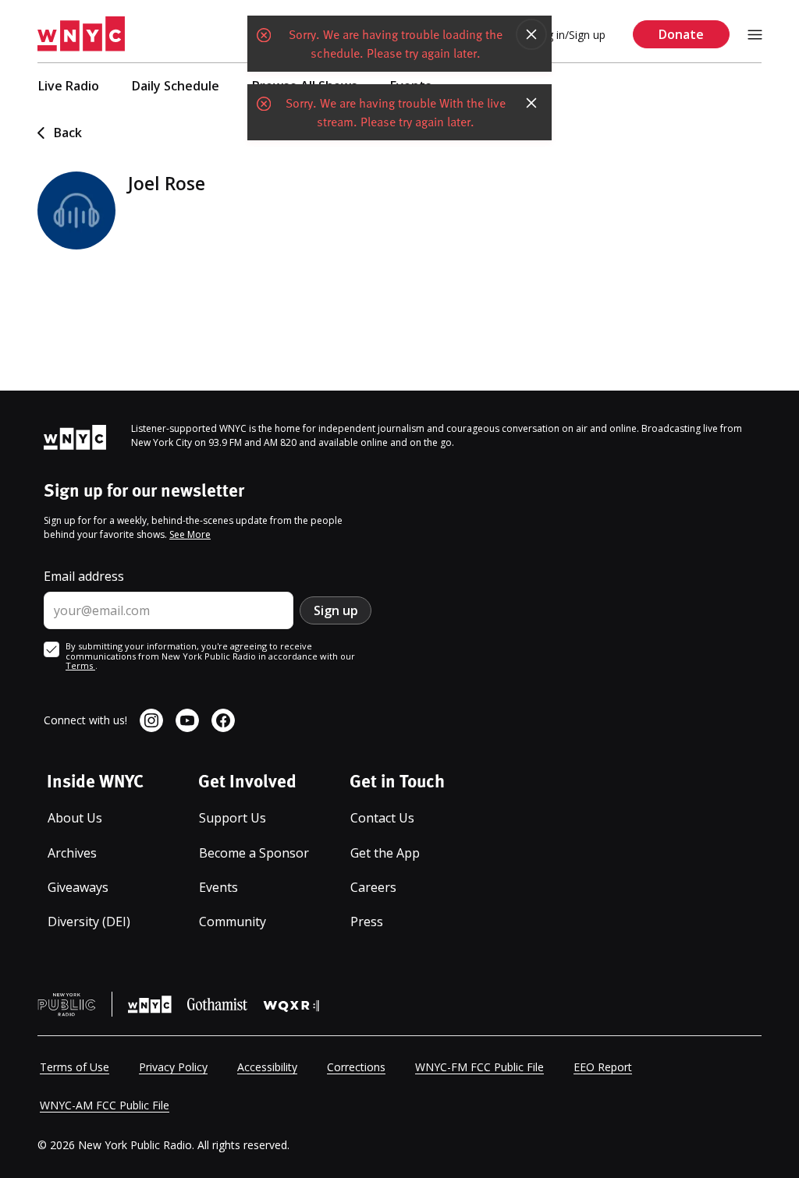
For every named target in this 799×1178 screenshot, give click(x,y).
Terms (80, 665)
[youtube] (187, 720)
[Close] (531, 34)
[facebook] (223, 720)
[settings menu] (755, 35)
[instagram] (151, 720)
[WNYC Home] (81, 34)
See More (190, 534)
